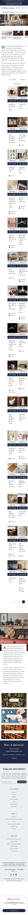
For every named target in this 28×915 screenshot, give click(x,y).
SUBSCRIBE (14, 910)
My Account (14, 806)
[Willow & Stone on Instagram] (11, 875)
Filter (13, 79)
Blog (14, 821)
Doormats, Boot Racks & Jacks (17, 37)
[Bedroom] (6, 33)
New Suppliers (14, 804)
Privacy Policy (14, 846)
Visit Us (14, 758)
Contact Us (14, 792)
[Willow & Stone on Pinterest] (16, 875)
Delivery (14, 794)
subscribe (22, 781)
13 (19, 602)
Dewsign (19, 880)
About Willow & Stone (14, 731)
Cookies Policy (14, 851)
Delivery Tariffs (14, 841)
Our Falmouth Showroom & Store (14, 819)
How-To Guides (14, 799)
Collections (8, 20)
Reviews (14, 828)
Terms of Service (14, 848)
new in (14, 700)
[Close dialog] (25, 898)
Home (2, 20)
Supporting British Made (14, 824)
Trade (14, 801)
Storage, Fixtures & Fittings (6, 37)
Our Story (14, 816)
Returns (14, 797)
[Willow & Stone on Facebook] (13, 875)
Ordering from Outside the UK (14, 839)
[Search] (3, 12)
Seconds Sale (14, 826)
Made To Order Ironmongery (14, 843)
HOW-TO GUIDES (14, 716)
